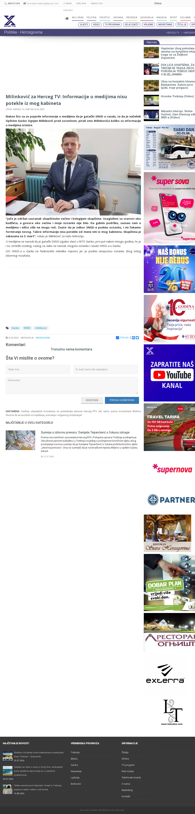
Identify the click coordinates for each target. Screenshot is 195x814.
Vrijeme (148, 24)
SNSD (27, 328)
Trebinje (75, 752)
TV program (112, 24)
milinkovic (41, 328)
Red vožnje (128, 771)
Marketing (127, 790)
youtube (175, 3)
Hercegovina (42, 338)
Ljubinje (75, 777)
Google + (167, 3)
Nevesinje (76, 771)
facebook (190, 3)
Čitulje (181, 24)
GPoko (125, 758)
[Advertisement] (73, 66)
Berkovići (76, 783)
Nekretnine (165, 24)
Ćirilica (157, 3)
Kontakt (126, 796)
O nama (126, 783)
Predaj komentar (122, 400)
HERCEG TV (172, 32)
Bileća (74, 758)
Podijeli (124, 337)
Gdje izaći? (132, 24)
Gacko (15, 328)
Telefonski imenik (131, 777)
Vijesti (84, 24)
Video (96, 24)
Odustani (92, 400)
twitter (182, 3)
